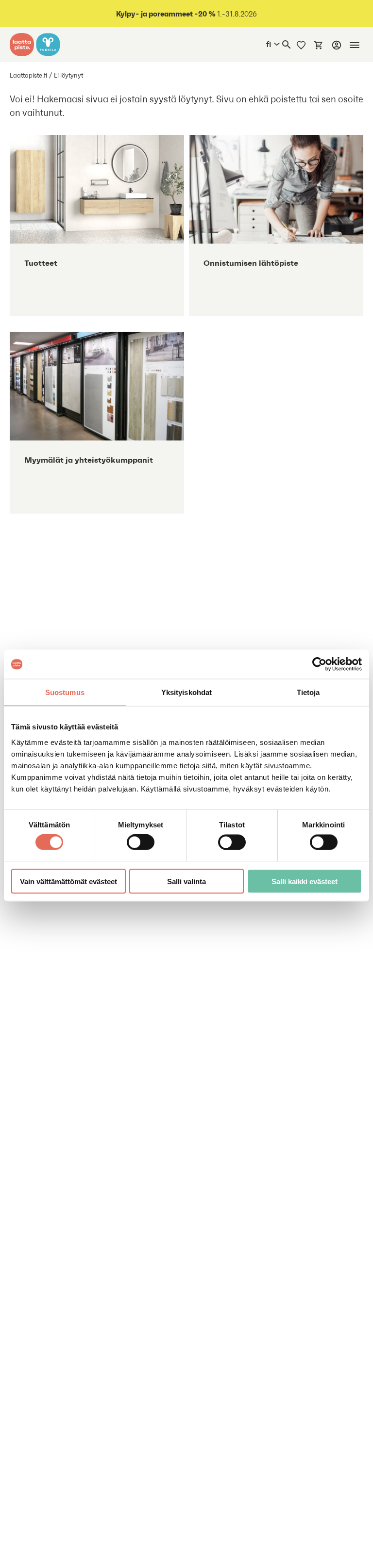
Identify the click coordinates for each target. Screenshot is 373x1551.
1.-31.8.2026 (186, 13)
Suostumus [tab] (65, 692)
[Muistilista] (301, 44)
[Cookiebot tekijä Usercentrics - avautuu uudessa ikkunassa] (319, 664)
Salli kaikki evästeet (304, 881)
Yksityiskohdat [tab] (186, 692)
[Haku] (286, 44)
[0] (318, 44)
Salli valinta (186, 881)
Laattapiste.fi (28, 75)
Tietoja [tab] (308, 692)
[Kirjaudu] (336, 45)
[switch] (140, 842)
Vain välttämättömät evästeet (68, 881)
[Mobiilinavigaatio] (354, 45)
